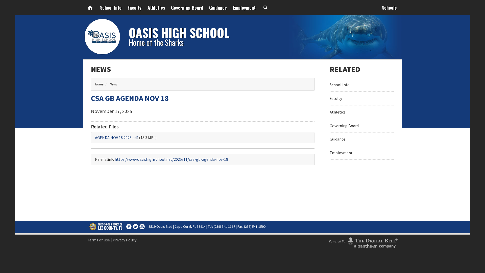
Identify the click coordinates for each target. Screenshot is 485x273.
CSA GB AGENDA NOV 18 (130, 98)
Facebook (129, 226)
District (106, 226)
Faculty (134, 7)
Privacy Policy (124, 239)
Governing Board (187, 7)
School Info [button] (111, 7)
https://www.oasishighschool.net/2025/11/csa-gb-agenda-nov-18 (171, 159)
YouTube (142, 226)
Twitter (135, 226)
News (101, 69)
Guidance (218, 7)
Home (90, 7)
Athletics (156, 7)
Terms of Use (98, 239)
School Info (340, 84)
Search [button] (265, 7)
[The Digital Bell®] (363, 242)
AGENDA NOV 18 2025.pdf (116, 137)
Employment (244, 7)
